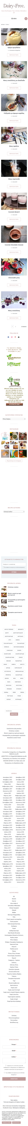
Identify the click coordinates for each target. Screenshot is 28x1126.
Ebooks (14, 898)
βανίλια (18, 639)
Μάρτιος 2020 (7, 809)
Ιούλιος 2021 (20, 791)
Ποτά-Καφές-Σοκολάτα (14, 955)
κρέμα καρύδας (20, 671)
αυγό (10, 639)
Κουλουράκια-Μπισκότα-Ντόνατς (14, 935)
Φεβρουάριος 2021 (20, 795)
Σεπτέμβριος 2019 (8, 816)
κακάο (5, 664)
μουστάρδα (19, 685)
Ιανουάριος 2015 (7, 875)
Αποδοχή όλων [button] (16, 1122)
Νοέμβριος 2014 (7, 877)
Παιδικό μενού (14, 949)
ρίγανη (19, 695)
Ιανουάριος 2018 (7, 839)
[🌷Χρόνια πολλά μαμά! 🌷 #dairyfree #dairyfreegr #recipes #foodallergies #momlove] (5, 436)
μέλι (14, 678)
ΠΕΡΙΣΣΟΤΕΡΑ (14, 55)
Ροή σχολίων (14, 1020)
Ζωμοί (14, 928)
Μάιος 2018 (7, 834)
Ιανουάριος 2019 (7, 825)
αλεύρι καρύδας (9, 636)
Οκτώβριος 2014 (20, 877)
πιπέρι (14, 692)
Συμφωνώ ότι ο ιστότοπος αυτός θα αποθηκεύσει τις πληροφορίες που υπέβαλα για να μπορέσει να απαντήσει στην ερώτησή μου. (14, 1067)
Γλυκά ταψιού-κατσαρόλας (14, 919)
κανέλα (14, 664)
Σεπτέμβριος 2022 (8, 782)
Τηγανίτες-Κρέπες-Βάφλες (14, 974)
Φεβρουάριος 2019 (20, 823)
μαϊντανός (18, 681)
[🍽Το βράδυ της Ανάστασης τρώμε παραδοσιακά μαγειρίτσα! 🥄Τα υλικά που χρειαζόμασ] (14, 436)
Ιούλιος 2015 (7, 868)
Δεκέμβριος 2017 (20, 839)
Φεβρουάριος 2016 (7, 864)
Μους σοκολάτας (14, 310)
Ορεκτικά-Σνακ (14, 944)
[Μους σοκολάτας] (14, 299)
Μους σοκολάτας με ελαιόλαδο (14, 80)
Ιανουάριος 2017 (7, 852)
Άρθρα (14, 912)
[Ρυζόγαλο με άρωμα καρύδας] (14, 102)
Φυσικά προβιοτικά (14, 983)
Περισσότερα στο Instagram (14, 460)
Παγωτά (14, 946)
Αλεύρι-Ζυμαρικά (14, 908)
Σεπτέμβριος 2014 (8, 880)
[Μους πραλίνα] (14, 135)
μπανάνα (9, 688)
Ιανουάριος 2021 (7, 797)
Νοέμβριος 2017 (7, 841)
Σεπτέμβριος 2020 (8, 802)
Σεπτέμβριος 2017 (8, 843)
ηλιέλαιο (8, 660)
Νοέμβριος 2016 (7, 854)
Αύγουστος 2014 (20, 880)
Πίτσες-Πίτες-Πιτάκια (14, 953)
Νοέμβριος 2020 (7, 800)
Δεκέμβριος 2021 (7, 788)
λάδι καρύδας (18, 674)
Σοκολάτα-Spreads (14, 969)
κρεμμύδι (8, 674)
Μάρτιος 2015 (7, 873)
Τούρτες (14, 976)
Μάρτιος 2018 (7, 836)
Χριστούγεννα (14, 985)
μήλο (21, 678)
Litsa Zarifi (15, 83)
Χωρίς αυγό (14, 987)
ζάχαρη (19, 650)
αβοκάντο (21, 629)
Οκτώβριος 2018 (20, 827)
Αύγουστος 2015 (20, 866)
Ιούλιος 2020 (7, 804)
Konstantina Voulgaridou (15, 50)
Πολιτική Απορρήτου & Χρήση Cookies (14, 1102)
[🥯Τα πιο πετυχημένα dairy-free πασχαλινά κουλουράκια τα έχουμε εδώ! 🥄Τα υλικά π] (5, 445)
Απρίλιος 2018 (20, 834)
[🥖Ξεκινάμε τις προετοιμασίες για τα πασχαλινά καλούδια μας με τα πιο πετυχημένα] (14, 445)
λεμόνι (7, 678)
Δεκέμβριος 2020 (20, 797)
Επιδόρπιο (14, 926)
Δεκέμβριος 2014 (20, 875)
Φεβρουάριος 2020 (20, 809)
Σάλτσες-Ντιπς (14, 965)
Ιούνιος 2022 (20, 782)
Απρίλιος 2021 (20, 793)
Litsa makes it (14, 903)
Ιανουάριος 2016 (20, 864)
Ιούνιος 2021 (7, 793)
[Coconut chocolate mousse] (14, 234)
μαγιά (8, 681)
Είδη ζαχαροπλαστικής (14, 923)
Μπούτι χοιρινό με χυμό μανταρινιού (14, 733)
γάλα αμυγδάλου (8, 643)
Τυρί (14, 980)
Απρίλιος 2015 (20, 870)
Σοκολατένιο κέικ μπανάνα (14, 728)
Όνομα (14, 1044)
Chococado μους (14, 278)
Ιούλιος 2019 (7, 818)
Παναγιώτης (6, 758)
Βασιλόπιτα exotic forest (15, 606)
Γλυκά (7, 24)
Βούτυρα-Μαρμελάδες (14, 914)
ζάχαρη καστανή (9, 657)
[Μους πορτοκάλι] (14, 168)
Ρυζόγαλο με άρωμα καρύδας (14, 113)
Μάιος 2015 (7, 870)
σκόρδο (9, 699)
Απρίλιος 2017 (20, 848)
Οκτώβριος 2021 (20, 788)
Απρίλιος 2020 (20, 807)
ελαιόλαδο (10, 650)
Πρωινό (14, 958)
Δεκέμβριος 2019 (20, 811)
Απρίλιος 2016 (7, 861)
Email (14, 1050)
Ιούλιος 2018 (7, 832)
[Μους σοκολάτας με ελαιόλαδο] (14, 69)
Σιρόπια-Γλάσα (14, 967)
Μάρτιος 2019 (7, 823)
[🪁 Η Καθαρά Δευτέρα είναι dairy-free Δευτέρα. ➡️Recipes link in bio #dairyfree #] (14, 454)
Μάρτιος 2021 (7, 795)
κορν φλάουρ (18, 667)
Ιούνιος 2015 (20, 868)
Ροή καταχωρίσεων (14, 1018)
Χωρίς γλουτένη (14, 994)
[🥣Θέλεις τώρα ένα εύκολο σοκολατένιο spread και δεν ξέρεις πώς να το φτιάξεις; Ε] (23, 445)
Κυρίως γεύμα (14, 937)
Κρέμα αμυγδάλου (14, 47)
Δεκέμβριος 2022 (20, 777)
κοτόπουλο (7, 671)
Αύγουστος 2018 (20, 829)
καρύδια (8, 667)
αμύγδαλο (20, 636)
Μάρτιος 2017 (7, 850)
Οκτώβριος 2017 (20, 841)
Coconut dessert (14, 212)
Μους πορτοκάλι (14, 179)
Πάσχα (14, 951)
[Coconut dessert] (14, 201)
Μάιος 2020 (7, 807)
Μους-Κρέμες (14, 939)
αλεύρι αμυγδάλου (18, 632)
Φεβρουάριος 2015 (20, 873)
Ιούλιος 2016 (20, 857)
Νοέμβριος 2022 (7, 779)
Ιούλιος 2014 (7, 882)
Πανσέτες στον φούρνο (18, 758)
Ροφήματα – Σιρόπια (14, 960)
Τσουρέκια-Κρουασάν (14, 978)
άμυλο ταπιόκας (8, 629)
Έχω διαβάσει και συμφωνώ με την (14, 567)
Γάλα (14, 917)
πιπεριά (22, 692)
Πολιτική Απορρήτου (20, 567)
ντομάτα (18, 688)
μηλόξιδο (8, 685)
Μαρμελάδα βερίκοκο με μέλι (19, 756)
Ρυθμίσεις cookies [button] (7, 1122)
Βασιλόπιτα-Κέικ (18, 763)
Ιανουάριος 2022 (20, 786)
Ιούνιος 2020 (20, 804)
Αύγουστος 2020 (20, 802)
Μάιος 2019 (7, 820)
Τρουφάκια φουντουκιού (15, 612)
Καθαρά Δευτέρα (14, 930)
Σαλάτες (14, 962)
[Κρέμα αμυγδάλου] (14, 36)
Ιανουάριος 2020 (7, 811)
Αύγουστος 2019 (20, 816)
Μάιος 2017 (7, 848)
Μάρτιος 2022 (20, 784)
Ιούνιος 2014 (20, 882)
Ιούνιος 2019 (20, 818)
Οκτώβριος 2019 (20, 814)
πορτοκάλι (10, 695)
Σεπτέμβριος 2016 (20, 854)
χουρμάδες (18, 699)
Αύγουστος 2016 (7, 857)
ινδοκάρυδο (18, 660)
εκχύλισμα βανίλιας (19, 646)
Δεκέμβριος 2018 (20, 825)
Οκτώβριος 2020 (20, 800)
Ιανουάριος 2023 (7, 777)
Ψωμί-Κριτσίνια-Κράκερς (14, 1001)
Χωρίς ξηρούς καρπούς (14, 996)
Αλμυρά (14, 910)
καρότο (22, 664)
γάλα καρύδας (20, 643)
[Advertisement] (14, 484)
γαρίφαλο (6, 646)
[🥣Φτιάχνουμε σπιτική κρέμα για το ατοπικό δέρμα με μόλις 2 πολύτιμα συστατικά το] (5, 454)
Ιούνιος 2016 (7, 859)
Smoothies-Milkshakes (14, 905)
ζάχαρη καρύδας (19, 653)
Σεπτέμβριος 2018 (8, 829)
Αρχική (3, 24)
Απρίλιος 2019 (20, 820)
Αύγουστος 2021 (7, 791)
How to (14, 901)
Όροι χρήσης (14, 1100)
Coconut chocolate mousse (14, 245)
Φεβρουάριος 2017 (20, 850)
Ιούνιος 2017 (20, 845)
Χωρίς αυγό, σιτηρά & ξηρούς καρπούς (14, 992)
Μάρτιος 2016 (20, 861)
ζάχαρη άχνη (7, 653)
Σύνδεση (14, 1015)
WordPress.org (14, 1022)
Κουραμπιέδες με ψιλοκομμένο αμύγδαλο (14, 735)
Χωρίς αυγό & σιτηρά (14, 990)
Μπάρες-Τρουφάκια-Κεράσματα (14, 942)
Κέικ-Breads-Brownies (14, 933)
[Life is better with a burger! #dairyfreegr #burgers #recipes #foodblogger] (23, 454)
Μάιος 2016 (20, 859)
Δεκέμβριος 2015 (7, 866)
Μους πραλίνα (14, 146)
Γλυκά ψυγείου (14, 921)
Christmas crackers (13, 587)
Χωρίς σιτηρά (14, 999)
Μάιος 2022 (7, 784)
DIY (14, 896)
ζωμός (21, 657)
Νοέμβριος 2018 (7, 827)
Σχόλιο (14, 1056)
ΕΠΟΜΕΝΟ (24, 326)
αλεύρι (7, 632)
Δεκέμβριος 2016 (20, 852)
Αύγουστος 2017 (20, 843)
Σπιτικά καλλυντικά (14, 971)
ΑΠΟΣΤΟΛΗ (14, 1079)
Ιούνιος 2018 (20, 832)
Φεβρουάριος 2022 (7, 786)
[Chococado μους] (14, 266)
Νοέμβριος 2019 (7, 814)
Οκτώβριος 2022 (20, 779)
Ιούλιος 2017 (7, 845)
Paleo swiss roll (20, 760)
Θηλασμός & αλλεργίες (19, 1107)
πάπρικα (6, 692)
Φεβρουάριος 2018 (20, 836)
